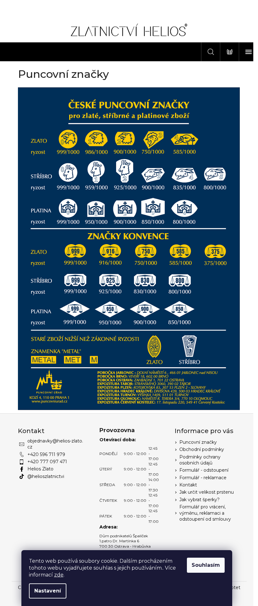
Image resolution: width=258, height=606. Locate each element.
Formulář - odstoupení (203, 470)
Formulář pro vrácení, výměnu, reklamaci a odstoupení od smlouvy (205, 513)
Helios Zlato (40, 469)
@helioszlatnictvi (45, 476)
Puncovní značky (198, 442)
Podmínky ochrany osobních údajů (200, 460)
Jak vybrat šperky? (199, 499)
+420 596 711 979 (46, 454)
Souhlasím (206, 565)
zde (59, 575)
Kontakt (188, 485)
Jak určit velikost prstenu (206, 492)
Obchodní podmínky (201, 449)
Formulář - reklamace (203, 477)
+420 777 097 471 (47, 461)
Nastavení (47, 591)
